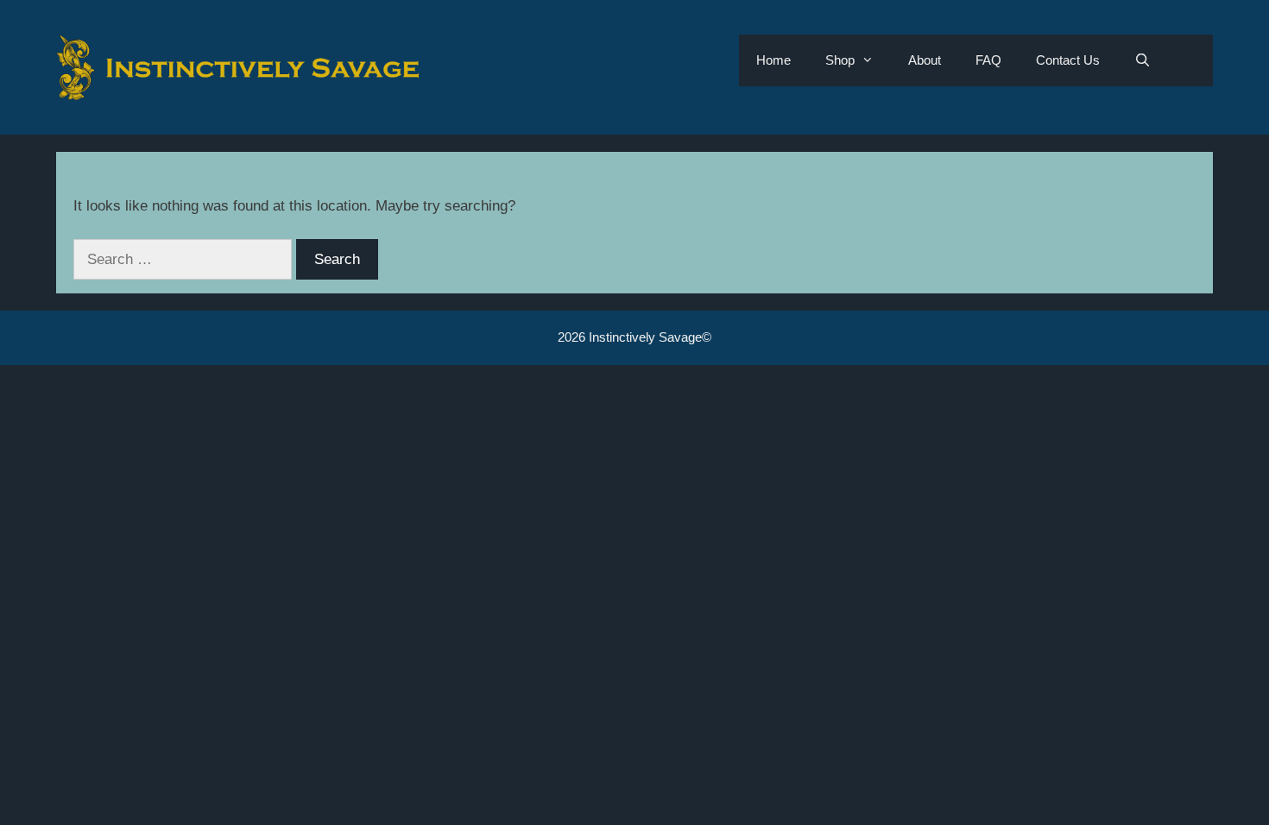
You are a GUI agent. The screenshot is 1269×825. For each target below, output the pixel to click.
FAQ (988, 60)
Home (773, 60)
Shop (840, 60)
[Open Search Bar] (1142, 60)
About (924, 60)
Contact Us (1068, 60)
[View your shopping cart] (1190, 60)
